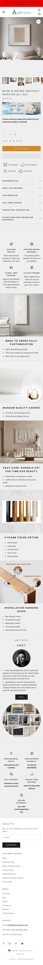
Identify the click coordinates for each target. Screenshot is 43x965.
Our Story (6, 893)
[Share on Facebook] (10, 141)
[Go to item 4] (28, 80)
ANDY (21, 697)
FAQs (4, 858)
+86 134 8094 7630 (19, 930)
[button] (21, 155)
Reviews (5, 909)
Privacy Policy (7, 870)
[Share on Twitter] (14, 141)
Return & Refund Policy (11, 866)
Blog (4, 898)
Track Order (7, 882)
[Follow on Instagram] (10, 943)
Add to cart (21, 149)
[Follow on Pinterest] (16, 943)
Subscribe (11, 845)
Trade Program (8, 913)
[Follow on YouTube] (22, 943)
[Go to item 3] (21, 81)
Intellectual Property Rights (13, 878)
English (20, 954)
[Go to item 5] (36, 79)
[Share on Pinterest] (17, 141)
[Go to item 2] (13, 79)
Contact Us (6, 905)
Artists (4, 901)
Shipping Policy (8, 862)
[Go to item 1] (5, 80)
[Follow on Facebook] (3, 943)
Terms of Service (9, 874)
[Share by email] (21, 141)
